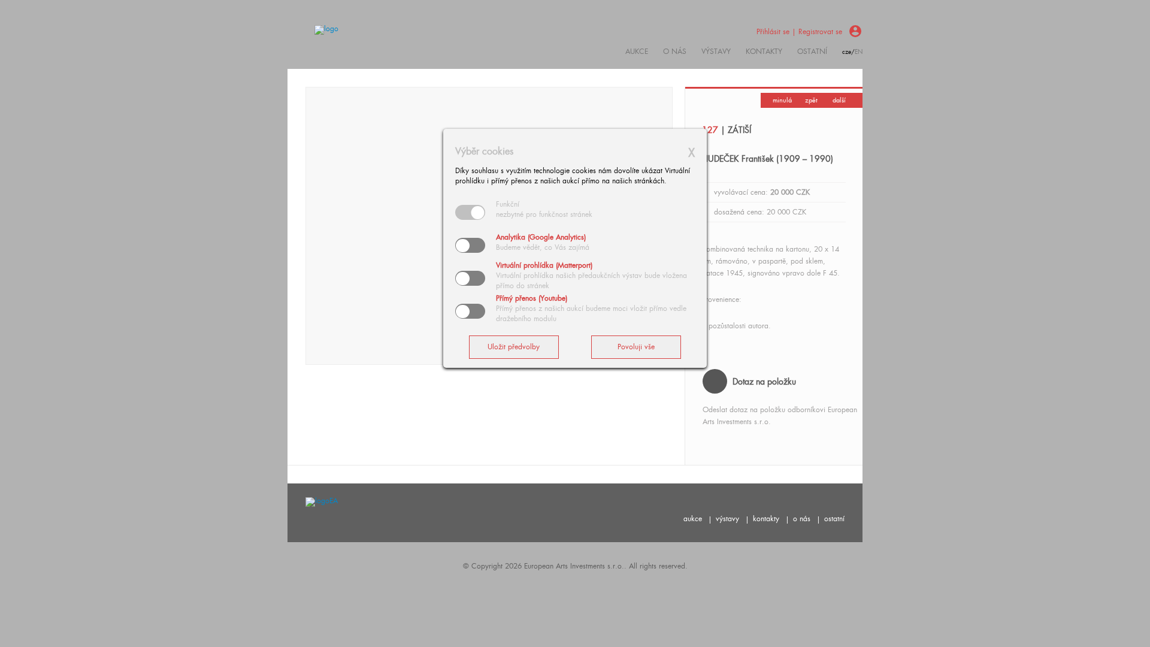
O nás (674, 51)
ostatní (812, 51)
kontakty (764, 51)
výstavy (716, 51)
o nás (801, 518)
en (858, 52)
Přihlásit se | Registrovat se (799, 32)
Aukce (636, 51)
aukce (692, 518)
